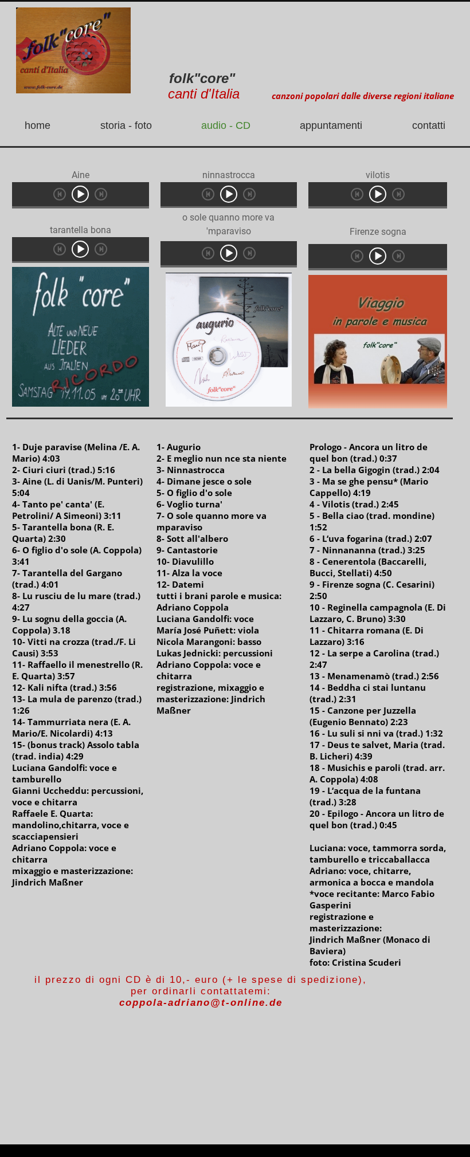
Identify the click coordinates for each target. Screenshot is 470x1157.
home (37, 125)
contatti (428, 125)
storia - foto (126, 125)
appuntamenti (331, 125)
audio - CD (225, 125)
